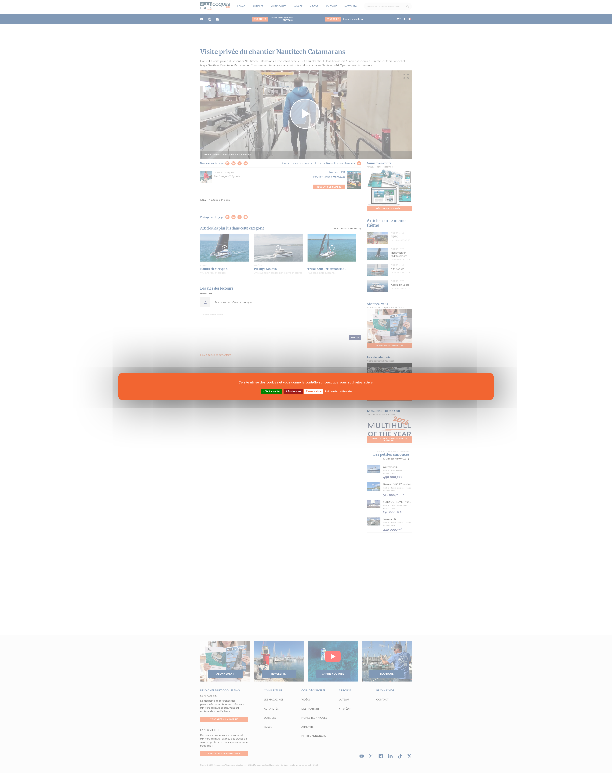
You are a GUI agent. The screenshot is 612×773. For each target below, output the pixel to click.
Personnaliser (314, 391)
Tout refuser (294, 391)
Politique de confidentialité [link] (338, 391)
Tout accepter (272, 391)
